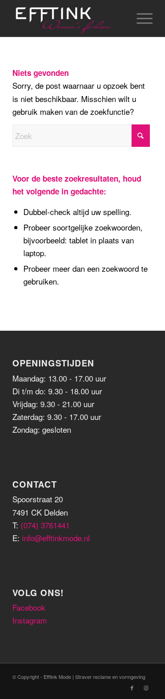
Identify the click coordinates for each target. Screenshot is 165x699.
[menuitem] (140, 18)
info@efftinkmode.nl (56, 537)
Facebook (28, 607)
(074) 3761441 (45, 525)
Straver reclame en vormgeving (110, 676)
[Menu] (140, 18)
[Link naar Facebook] (132, 687)
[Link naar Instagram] (146, 687)
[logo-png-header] (68, 18)
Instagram (29, 620)
